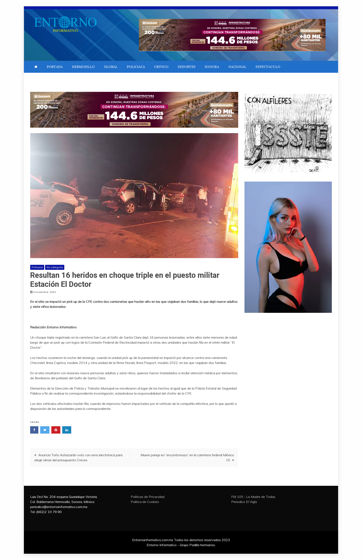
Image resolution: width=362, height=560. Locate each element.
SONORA (212, 67)
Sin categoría (55, 267)
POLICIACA (136, 67)
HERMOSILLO (83, 67)
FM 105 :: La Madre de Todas (253, 497)
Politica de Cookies (145, 502)
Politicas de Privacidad (147, 497)
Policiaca (37, 267)
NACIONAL (237, 67)
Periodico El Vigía (244, 502)
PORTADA (55, 67)
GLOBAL (111, 67)
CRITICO (161, 67)
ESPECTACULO (268, 67)
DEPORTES (186, 67)
